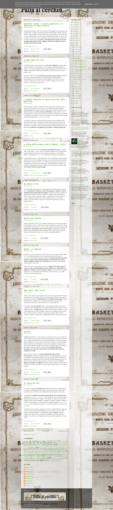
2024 (74, 27)
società (57, 456)
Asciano (40, 441)
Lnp (44, 449)
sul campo (35, 90)
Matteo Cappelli (29, 481)
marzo (76, 93)
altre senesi (26, 441)
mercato (30, 90)
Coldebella (28, 444)
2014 (74, 103)
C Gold (37, 442)
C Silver (44, 442)
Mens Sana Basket (39, 175)
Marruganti (29, 451)
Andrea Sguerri (29, 471)
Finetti (59, 446)
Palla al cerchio (41, 10)
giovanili (42, 448)
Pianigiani (33, 454)
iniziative (27, 449)
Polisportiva (47, 454)
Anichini (33, 441)
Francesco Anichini (29, 474)
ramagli (55, 454)
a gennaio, (37, 151)
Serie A (34, 456)
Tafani (53, 458)
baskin (26, 442)
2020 (74, 36)
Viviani (45, 460)
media (42, 451)
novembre (77, 49)
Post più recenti (28, 431)
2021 (74, 33)
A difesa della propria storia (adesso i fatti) (45, 144)
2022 (74, 31)
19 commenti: (34, 207)
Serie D (40, 456)
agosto (76, 56)
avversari (54, 441)
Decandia (40, 446)
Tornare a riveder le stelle (77, 159)
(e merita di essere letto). (44, 117)
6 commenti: (34, 279)
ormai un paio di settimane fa (36, 397)
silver (52, 456)
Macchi (49, 449)
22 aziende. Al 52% (75, 150)
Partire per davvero (32, 218)
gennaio (76, 98)
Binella (31, 442)
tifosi (63, 458)
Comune (39, 444)
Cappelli (51, 442)
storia (34, 458)
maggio (76, 89)
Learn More (89, 4)
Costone (53, 444)
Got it (96, 4)
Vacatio (27, 332)
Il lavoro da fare (31, 383)
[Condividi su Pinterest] (50, 49)
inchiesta (32, 175)
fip (62, 446)
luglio (76, 58)
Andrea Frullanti (29, 467)
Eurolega (50, 446)
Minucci (45, 175)
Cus (31, 446)
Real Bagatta (74, 167)
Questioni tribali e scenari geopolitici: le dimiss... (80, 61)
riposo (65, 454)
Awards (61, 441)
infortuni (66, 448)
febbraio (77, 95)
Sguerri (46, 456)
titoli (25, 460)
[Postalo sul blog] (45, 49)
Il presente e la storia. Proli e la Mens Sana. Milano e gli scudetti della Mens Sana (80, 129)
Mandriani (65, 449)
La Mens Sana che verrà (34, 60)
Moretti (39, 452)
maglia (59, 449)
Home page (45, 431)
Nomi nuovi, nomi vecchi (34, 290)
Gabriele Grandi (29, 476)
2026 (74, 22)
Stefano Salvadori (29, 483)
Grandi (47, 448)
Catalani (56, 442)
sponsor (63, 456)
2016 (74, 45)
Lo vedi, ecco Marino (76, 119)
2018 (74, 40)
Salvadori (26, 456)
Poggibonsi (39, 454)
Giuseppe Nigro (29, 478)
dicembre (77, 47)
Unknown (27, 485)
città (67, 442)
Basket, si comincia (32, 249)
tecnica (58, 458)
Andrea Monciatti (29, 469)
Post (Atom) (31, 434)
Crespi (27, 446)
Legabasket (33, 449)
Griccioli (31, 135)
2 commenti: (34, 238)
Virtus (37, 460)
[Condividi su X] (47, 49)
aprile (76, 91)
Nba (44, 452)
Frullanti (32, 448)
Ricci (60, 454)
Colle (33, 444)
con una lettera (42, 227)
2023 (74, 29)
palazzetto (54, 453)
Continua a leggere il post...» (30, 46)
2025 (74, 24)
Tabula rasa (74, 110)
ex (29, 175)
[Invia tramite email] (44, 49)
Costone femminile (63, 444)
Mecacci (36, 451)
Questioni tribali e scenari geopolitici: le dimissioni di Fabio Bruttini (43, 25)
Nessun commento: (35, 49)
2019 (74, 38)
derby (45, 446)
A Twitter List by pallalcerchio (78, 206)
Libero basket (38, 449)
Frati (26, 448)
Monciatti (33, 453)
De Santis (35, 446)
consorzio (37, 51)
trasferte (30, 460)
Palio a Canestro (63, 452)
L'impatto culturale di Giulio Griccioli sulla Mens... (80, 66)
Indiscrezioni (27, 258)
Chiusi (61, 442)
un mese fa (39, 155)
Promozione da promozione (77, 193)
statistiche (26, 458)
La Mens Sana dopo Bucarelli (78, 184)
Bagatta (66, 441)
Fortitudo (66, 446)
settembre (77, 54)
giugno (76, 86)
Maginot (55, 449)
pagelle (48, 452)
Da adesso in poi (31, 184)
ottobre (76, 51)
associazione (31, 51)
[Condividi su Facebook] (49, 49)
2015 (74, 101)
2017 (74, 43)
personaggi (26, 454)
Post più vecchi (63, 431)
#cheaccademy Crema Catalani (83, 139)
